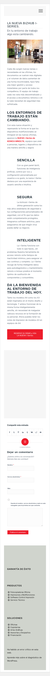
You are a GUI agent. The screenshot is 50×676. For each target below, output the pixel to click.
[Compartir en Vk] (31, 432)
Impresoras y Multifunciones (22, 595)
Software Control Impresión (22, 597)
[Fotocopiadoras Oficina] (8, 592)
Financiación (15, 635)
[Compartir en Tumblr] (27, 432)
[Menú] (39, 11)
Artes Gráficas (16, 630)
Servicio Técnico (17, 600)
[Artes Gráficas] (8, 630)
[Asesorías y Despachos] (8, 632)
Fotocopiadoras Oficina (20, 592)
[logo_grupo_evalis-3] (21, 11)
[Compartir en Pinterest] (18, 432)
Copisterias (15, 627)
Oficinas (13, 624)
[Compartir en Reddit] (36, 432)
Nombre (10, 465)
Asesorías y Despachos (20, 632)
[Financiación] (8, 635)
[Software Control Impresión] (8, 597)
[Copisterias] (8, 627)
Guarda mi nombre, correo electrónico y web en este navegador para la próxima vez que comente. (28, 504)
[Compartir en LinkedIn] (23, 432)
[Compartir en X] (14, 432)
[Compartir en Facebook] (9, 432)
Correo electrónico (14, 477)
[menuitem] (39, 11)
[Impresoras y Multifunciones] (8, 595)
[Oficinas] (8, 624)
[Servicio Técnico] (8, 600)
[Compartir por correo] (40, 432)
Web (8, 488)
